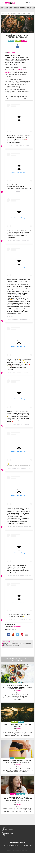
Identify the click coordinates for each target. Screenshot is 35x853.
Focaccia (17, 40)
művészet (24, 40)
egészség (14, 721)
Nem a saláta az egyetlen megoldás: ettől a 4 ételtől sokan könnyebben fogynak (17, 687)
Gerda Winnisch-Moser (22, 575)
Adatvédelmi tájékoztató (12, 845)
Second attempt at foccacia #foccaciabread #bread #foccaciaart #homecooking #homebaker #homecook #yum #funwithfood (19, 186)
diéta (12, 758)
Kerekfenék (22, 7)
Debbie (18, 191)
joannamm (19, 619)
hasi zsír (20, 721)
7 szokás (13, 794)
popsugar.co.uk (16, 626)
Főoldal (3, 13)
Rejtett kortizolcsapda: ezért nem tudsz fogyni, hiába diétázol (17, 762)
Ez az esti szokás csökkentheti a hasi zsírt (17, 725)
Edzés (11, 7)
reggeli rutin (20, 794)
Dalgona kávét (22, 69)
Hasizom (29, 7)
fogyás (19, 682)
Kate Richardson (20, 145)
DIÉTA (2, 7)
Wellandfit (12, 52)
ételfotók (11, 40)
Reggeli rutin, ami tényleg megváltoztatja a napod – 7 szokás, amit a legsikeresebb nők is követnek (17, 799)
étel (15, 682)
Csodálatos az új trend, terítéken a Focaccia (20, 13)
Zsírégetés (16, 7)
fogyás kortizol (19, 758)
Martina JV (19, 372)
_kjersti (18, 468)
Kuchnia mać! (19, 424)
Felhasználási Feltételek (17, 842)
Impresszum (27, 845)
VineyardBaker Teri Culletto (23, 319)
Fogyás (6, 7)
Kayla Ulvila (19, 526)
